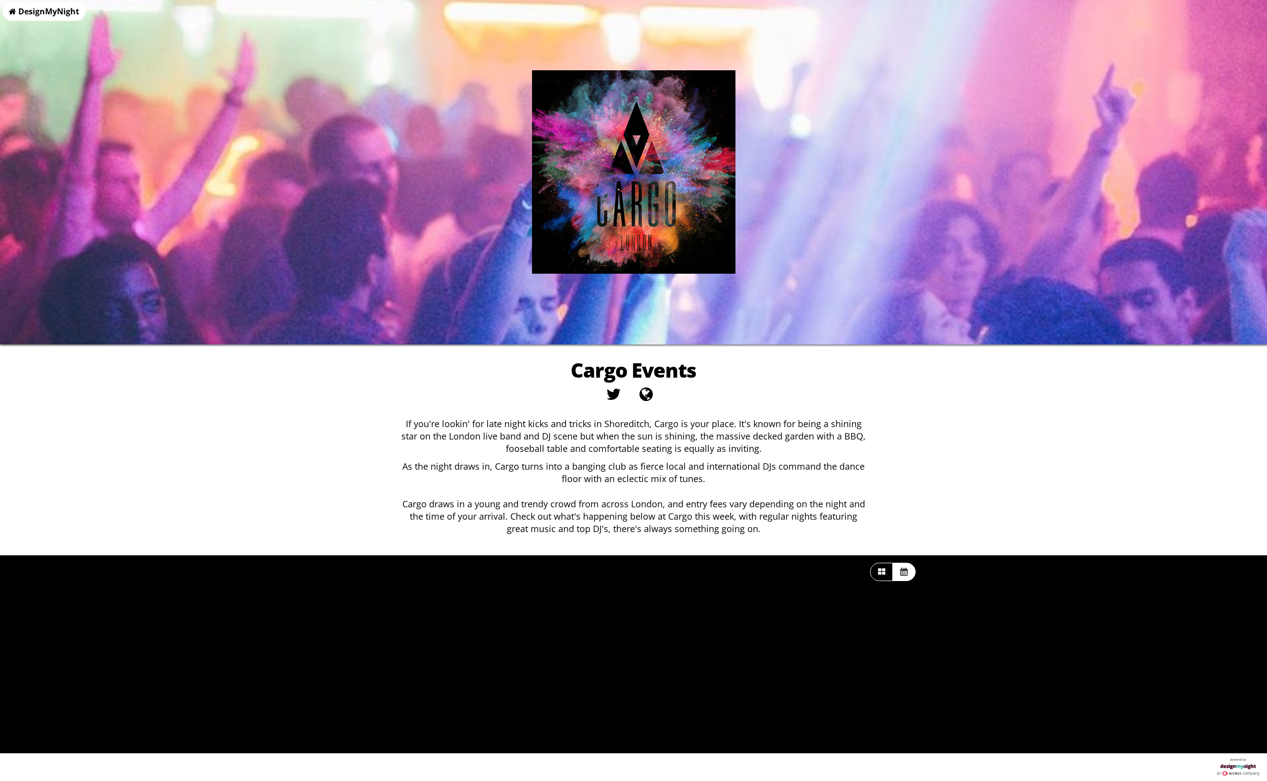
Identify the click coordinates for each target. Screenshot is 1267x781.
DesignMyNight (47, 11)
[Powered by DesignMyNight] (1238, 767)
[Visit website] (646, 396)
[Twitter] (613, 396)
